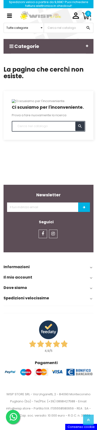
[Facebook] (43, 234)
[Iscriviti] (84, 207)
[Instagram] (53, 234)
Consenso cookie (81, 427)
